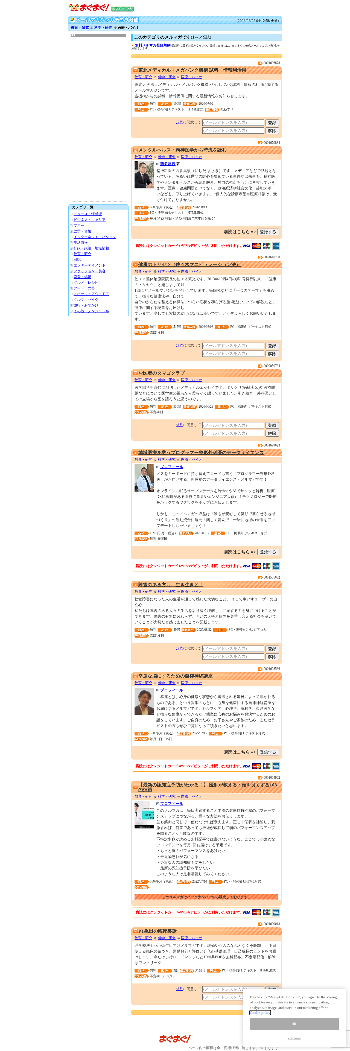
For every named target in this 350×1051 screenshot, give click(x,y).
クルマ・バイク (86, 299)
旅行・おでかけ (86, 305)
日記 (77, 260)
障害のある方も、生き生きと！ (170, 584)
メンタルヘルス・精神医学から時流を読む (182, 150)
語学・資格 (82, 231)
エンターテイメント (90, 265)
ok (294, 1023)
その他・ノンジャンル (91, 311)
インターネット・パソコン (95, 237)
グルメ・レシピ (86, 283)
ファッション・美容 (90, 271)
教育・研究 (80, 27)
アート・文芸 (84, 288)
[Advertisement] (98, 119)
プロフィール (171, 467)
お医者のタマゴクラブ (161, 373)
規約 (179, 122)
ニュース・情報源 (88, 214)
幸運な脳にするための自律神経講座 (175, 676)
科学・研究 (103, 27)
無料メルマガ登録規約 (153, 45)
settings (294, 1038)
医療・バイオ (191, 77)
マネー (79, 225)
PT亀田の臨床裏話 (157, 931)
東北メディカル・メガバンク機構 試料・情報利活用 (192, 70)
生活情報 (81, 242)
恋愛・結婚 (82, 277)
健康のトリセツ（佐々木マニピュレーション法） (189, 264)
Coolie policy (260, 1013)
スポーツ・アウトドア (91, 294)
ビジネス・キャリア (90, 220)
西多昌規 (168, 164)
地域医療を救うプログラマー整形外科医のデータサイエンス (201, 452)
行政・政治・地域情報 (91, 248)
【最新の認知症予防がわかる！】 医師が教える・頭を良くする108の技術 (207, 787)
